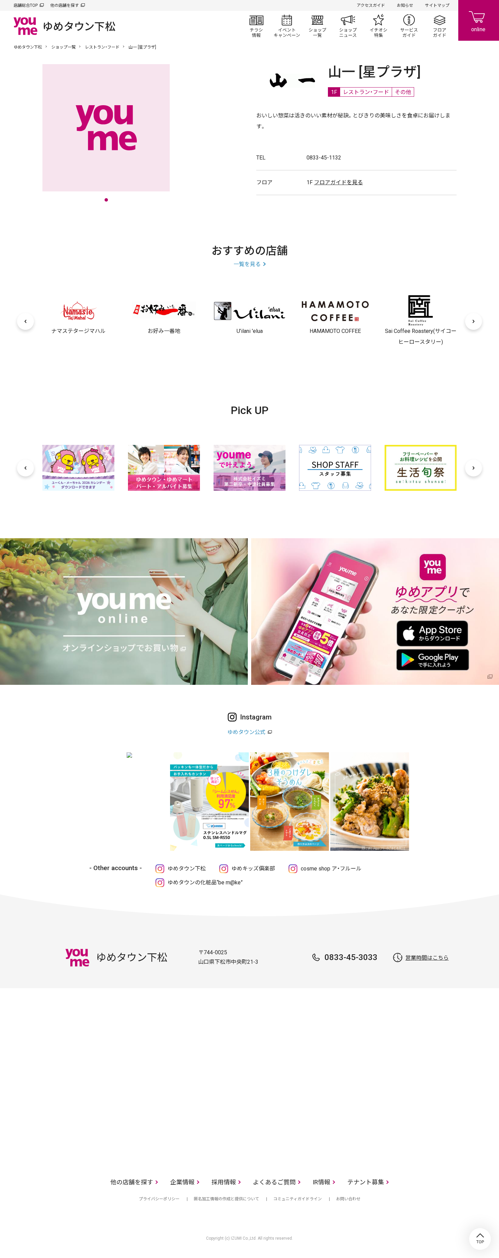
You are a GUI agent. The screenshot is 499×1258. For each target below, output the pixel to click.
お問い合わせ (348, 1199)
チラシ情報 (256, 26)
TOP (480, 1239)
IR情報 (321, 1182)
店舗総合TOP (26, 5)
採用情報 (223, 1182)
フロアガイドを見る (338, 182)
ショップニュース (348, 26)
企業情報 (182, 1182)
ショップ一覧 (317, 26)
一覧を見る (247, 264)
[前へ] (25, 321)
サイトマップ (437, 5)
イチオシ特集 (378, 26)
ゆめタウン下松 (28, 47)
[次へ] (473, 321)
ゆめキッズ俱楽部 (253, 868)
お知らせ (405, 5)
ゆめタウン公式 (246, 732)
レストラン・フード (102, 47)
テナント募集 (365, 1182)
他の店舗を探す (64, 5)
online (478, 20)
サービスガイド (409, 26)
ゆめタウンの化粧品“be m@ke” (205, 882)
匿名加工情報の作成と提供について (226, 1199)
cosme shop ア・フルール (331, 868)
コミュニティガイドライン (297, 1199)
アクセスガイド (371, 5)
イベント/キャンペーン (287, 26)
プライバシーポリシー (159, 1199)
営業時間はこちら (427, 958)
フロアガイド (439, 26)
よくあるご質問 (274, 1182)
